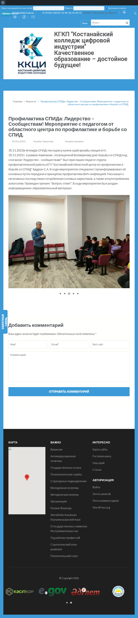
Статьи (97, 502)
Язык (85, 23)
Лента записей (102, 527)
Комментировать (74, 141)
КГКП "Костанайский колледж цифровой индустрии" (83, 40)
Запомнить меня (116, 8)
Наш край (99, 496)
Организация (58, 534)
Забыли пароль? (10, 13)
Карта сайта (100, 482)
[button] (26, 510)
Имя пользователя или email (17, 8)
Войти (96, 520)
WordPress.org (101, 540)
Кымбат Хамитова (43, 141)
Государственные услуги (65, 500)
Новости (31, 101)
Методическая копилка (64, 527)
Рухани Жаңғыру (61, 541)
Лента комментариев (106, 533)
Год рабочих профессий (65, 570)
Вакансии (56, 482)
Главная (17, 101)
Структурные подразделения (68, 514)
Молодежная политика (64, 521)
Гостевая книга (102, 489)
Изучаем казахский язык (65, 552)
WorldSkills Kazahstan (63, 548)
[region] (69, 264)
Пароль (69, 8)
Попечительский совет (64, 589)
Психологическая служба (66, 507)
